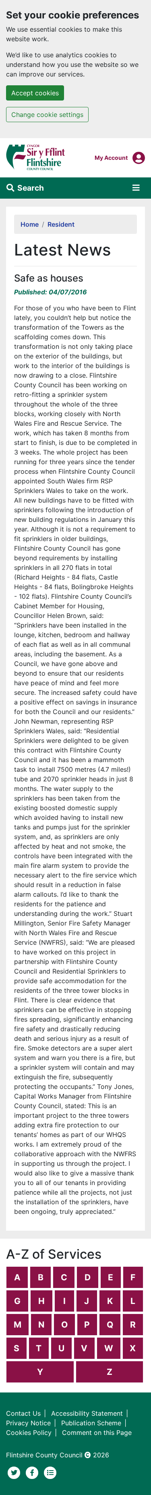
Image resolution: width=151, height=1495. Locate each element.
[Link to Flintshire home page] (35, 157)
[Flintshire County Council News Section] (50, 1472)
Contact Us (23, 1413)
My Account (111, 157)
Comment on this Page (97, 1433)
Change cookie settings (47, 115)
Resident (61, 224)
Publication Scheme (91, 1423)
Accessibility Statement (87, 1413)
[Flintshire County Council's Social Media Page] (33, 1472)
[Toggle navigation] (136, 187)
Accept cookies (35, 93)
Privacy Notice (28, 1423)
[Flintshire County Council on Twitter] (15, 1472)
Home (30, 224)
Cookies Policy (29, 1433)
